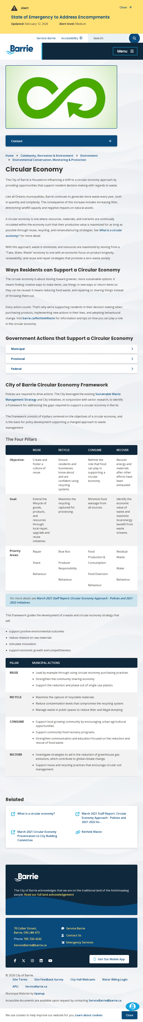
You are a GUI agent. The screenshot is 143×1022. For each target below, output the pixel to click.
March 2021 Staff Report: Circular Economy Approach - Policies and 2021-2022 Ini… (104, 818)
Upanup (39, 993)
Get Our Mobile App (111, 959)
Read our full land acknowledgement (49, 895)
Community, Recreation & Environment (47, 156)
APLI (15, 986)
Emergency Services (79, 942)
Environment (89, 156)
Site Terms (20, 979)
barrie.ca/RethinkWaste (39, 318)
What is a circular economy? (36, 813)
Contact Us (73, 935)
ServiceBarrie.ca (36, 986)
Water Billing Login (114, 979)
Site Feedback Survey (48, 979)
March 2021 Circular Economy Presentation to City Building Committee (37, 836)
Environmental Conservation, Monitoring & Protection (49, 160)
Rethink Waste (92, 832)
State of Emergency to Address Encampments (60, 17)
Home (10, 156)
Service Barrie (46, 38)
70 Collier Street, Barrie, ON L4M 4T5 (27, 930)
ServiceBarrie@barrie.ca (28, 945)
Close (129, 1015)
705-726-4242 (33, 939)
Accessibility (69, 38)
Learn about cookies (89, 1015)
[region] (71, 526)
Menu (122, 51)
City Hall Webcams (82, 979)
